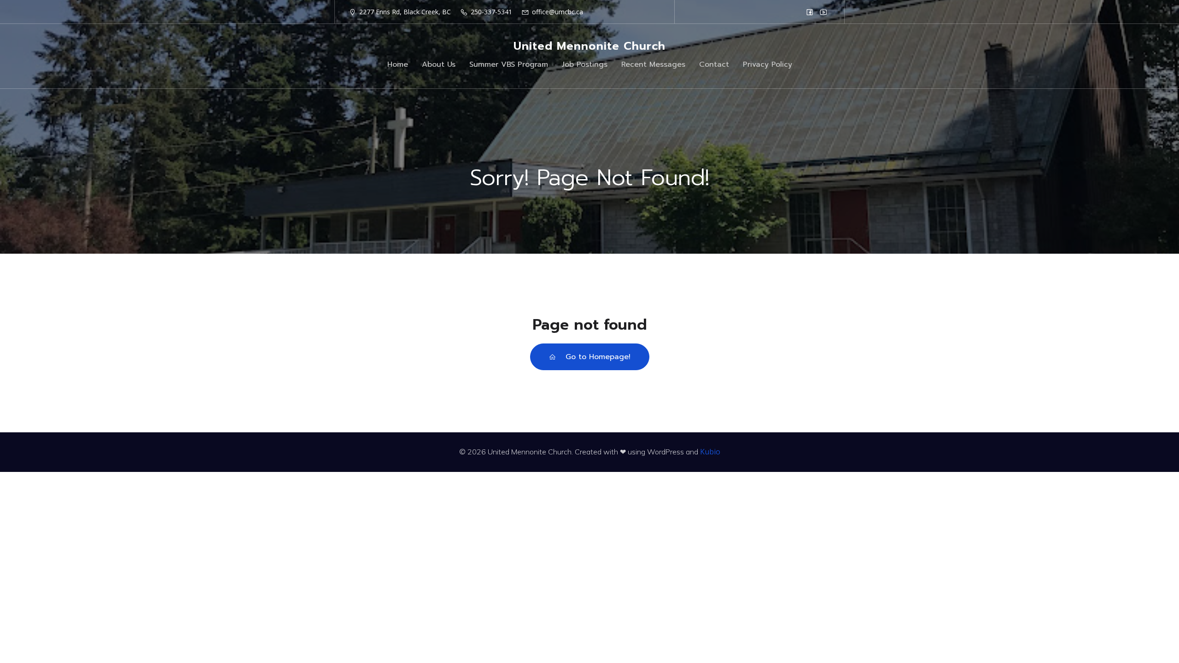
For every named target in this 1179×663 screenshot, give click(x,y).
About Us (438, 64)
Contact (714, 64)
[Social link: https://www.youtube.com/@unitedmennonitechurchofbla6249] (823, 12)
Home (397, 64)
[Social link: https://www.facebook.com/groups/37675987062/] (810, 12)
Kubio (710, 452)
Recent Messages (653, 64)
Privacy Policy (767, 64)
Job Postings (584, 64)
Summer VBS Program (508, 64)
